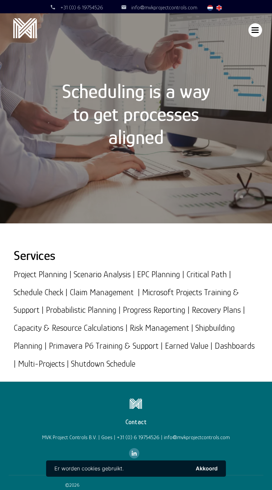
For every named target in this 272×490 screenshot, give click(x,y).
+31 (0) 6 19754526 (81, 7)
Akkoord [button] (207, 468)
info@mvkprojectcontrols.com (164, 7)
